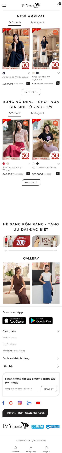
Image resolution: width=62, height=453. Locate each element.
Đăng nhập (31, 452)
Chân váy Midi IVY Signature (41, 78)
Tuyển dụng (9, 344)
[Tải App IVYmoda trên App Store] (14, 320)
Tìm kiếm (15, 452)
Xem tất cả (31, 92)
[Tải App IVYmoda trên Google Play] (41, 320)
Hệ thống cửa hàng (13, 350)
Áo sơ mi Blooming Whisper (11, 168)
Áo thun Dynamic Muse (44, 167)
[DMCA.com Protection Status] (37, 426)
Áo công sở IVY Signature (15, 77)
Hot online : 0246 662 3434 (25, 413)
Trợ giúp (46, 452)
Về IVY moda (9, 337)
